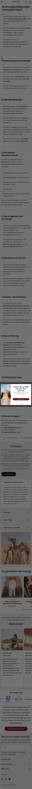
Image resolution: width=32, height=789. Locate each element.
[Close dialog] (30, 385)
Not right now (21, 403)
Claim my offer (21, 399)
